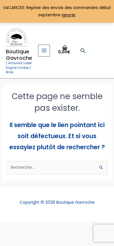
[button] (83, 50)
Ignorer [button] (69, 15)
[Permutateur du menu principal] (44, 51)
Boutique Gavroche (19, 55)
